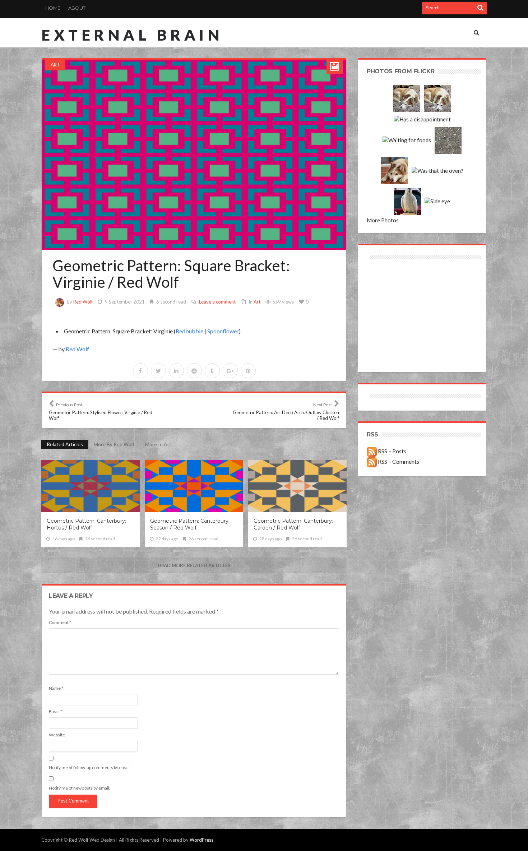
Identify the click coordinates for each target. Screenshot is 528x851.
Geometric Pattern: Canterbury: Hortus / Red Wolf (86, 524)
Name (56, 688)
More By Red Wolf (114, 444)
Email (55, 711)
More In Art (158, 444)
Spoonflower (223, 331)
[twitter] (158, 370)
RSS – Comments (398, 461)
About (76, 8)
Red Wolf (83, 302)
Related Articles (65, 444)
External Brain (132, 34)
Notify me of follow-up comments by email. (90, 767)
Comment (60, 622)
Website (57, 734)
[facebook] (140, 370)
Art (55, 65)
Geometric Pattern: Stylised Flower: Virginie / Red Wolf (100, 411)
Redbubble (189, 331)
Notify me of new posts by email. (79, 788)
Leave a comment (217, 302)
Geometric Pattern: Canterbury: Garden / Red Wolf (293, 524)
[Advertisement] (394, 286)
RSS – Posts (391, 451)
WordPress (201, 840)
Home (52, 8)
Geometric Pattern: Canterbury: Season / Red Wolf (190, 524)
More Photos (383, 220)
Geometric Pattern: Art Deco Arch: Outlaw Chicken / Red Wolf (286, 411)
